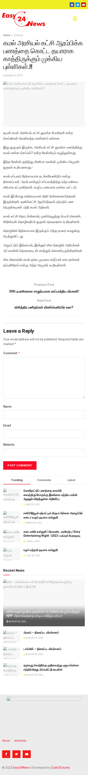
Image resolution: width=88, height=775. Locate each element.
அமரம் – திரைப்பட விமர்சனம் (41, 632)
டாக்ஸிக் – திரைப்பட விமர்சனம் (42, 649)
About (6, 740)
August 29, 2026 (17, 621)
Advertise (20, 740)
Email (7, 425)
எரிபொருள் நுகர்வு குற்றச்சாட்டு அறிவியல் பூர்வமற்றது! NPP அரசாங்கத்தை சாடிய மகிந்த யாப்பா (42, 613)
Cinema (18, 35)
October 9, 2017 (13, 75)
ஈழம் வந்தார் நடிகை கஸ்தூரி (40, 550)
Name (7, 406)
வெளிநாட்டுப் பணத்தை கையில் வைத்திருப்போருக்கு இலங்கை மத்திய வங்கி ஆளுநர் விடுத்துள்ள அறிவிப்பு (50, 495)
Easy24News (21, 767)
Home (6, 35)
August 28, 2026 (34, 654)
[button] (74, 19)
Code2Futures (60, 767)
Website (9, 444)
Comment (11, 353)
